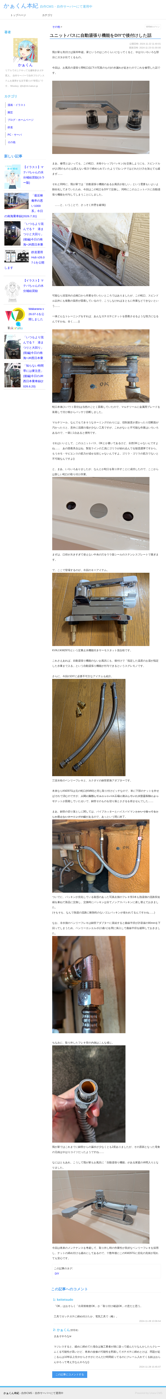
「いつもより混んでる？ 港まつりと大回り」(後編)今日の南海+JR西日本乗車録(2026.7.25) (24, 235)
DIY (57, 1273)
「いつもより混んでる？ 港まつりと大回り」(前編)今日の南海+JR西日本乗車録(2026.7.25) (24, 348)
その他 (56, 26)
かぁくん (25, 65)
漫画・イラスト (17, 105)
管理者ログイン (153, 27)
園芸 (10, 112)
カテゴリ (47, 15)
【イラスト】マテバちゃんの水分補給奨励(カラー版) (34, 174)
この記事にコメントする (69, 1374)
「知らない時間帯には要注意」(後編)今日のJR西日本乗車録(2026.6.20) (33, 376)
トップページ (18, 15)
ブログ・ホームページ (21, 119)
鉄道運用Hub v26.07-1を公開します (24, 260)
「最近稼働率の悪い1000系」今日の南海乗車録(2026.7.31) (23, 206)
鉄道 (10, 127)
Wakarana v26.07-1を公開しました (36, 314)
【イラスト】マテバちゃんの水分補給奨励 (33, 286)
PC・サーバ (15, 134)
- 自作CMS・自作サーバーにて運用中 (33, 1393)
